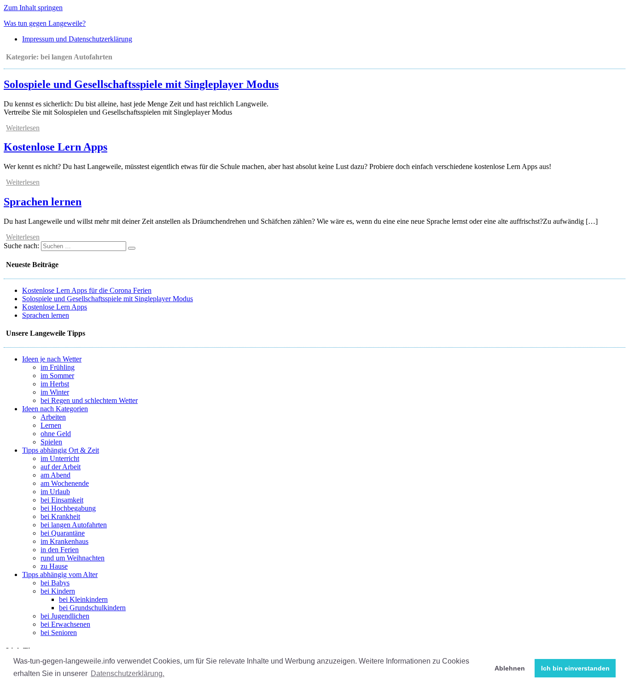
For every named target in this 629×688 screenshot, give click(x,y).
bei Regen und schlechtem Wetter (89, 400)
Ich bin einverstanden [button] (575, 668)
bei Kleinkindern (83, 599)
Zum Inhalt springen (33, 8)
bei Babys (55, 583)
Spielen (51, 442)
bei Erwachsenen (65, 624)
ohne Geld (56, 433)
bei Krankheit (60, 516)
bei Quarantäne (63, 533)
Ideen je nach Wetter (52, 359)
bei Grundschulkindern (92, 608)
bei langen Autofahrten (74, 525)
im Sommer (57, 375)
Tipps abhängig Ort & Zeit (60, 450)
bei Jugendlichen (65, 616)
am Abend (55, 475)
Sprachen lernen (43, 202)
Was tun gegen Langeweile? (45, 23)
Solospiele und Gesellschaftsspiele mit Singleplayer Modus (141, 84)
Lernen (51, 425)
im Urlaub (55, 492)
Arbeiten (53, 417)
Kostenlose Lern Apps (55, 147)
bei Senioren (59, 632)
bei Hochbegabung (68, 508)
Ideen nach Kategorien (55, 409)
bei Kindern (58, 591)
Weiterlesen (23, 128)
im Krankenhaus (64, 541)
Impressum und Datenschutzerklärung (77, 39)
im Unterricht (60, 458)
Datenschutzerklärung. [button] (127, 673)
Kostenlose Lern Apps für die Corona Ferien (86, 290)
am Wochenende (65, 483)
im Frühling (58, 367)
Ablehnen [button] (510, 668)
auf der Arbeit (61, 467)
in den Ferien (60, 550)
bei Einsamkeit (62, 500)
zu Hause (54, 566)
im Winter (55, 392)
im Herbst (55, 384)
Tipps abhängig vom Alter (60, 574)
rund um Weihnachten (73, 558)
